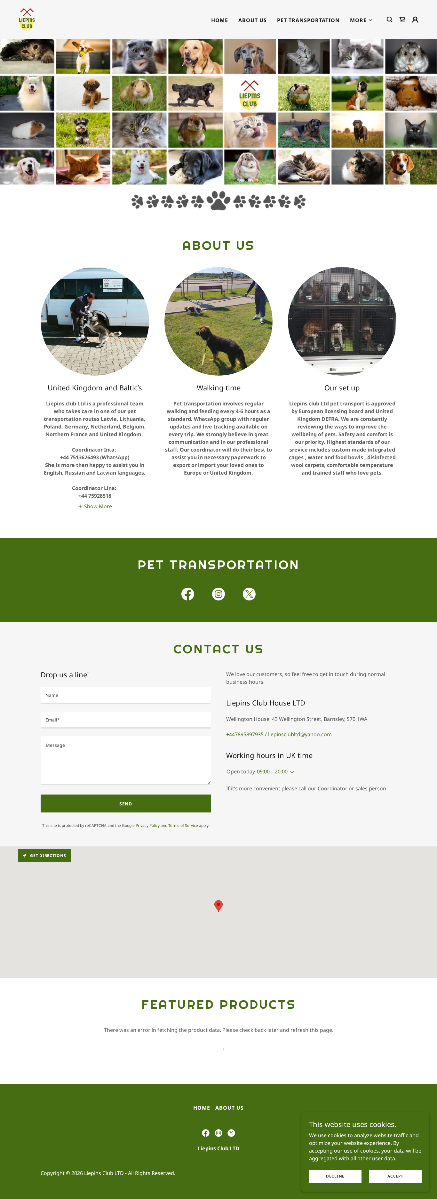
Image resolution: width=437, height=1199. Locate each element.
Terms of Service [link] (183, 825)
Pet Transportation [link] (308, 20)
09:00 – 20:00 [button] (272, 771)
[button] (361, 20)
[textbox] (126, 695)
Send (125, 804)
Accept (395, 1176)
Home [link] (219, 20)
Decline (335, 1176)
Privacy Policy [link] (148, 825)
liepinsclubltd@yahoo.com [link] (300, 734)
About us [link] (252, 20)
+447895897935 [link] (245, 734)
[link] (27, 18)
